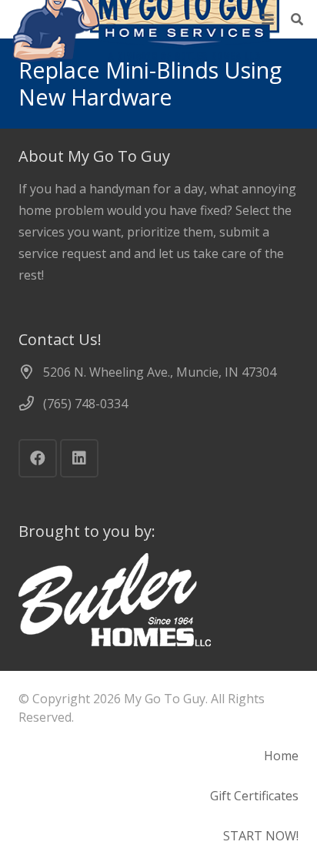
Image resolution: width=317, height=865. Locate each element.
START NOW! (261, 835)
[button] (268, 19)
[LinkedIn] (79, 458)
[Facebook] (37, 458)
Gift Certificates (254, 795)
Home (281, 755)
